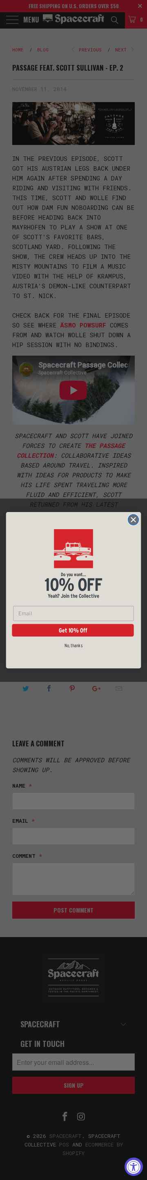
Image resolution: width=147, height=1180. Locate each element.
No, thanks (73, 645)
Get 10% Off (73, 630)
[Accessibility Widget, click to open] (134, 1167)
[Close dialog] (133, 519)
